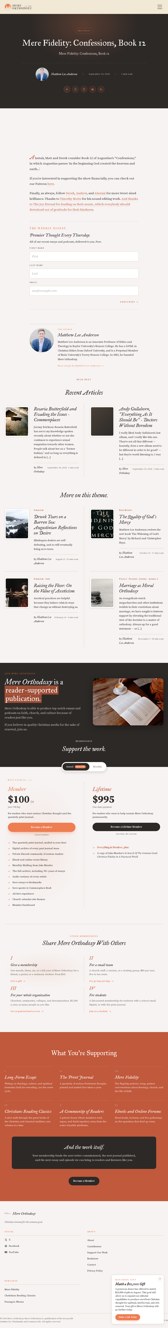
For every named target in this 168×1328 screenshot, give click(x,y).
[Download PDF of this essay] (84, 89)
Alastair (100, 193)
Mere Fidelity (84, 30)
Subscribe (127, 302)
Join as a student (100, 1011)
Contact (91, 1264)
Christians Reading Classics (20, 1295)
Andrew (81, 193)
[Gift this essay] (92, 89)
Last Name (36, 265)
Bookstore (92, 1258)
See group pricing (101, 981)
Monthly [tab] (97, 766)
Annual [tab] (75, 766)
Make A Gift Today (128, 1317)
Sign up (164, 1320)
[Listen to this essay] (67, 89)
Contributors (94, 1246)
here (50, 184)
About (90, 1240)
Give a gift (17, 981)
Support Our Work (97, 1252)
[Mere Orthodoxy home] (18, 7)
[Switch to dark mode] (101, 89)
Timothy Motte (70, 199)
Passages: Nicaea (14, 1301)
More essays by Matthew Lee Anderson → (81, 365)
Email (33, 282)
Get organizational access (27, 1011)
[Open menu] (159, 7)
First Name (37, 248)
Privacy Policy (95, 1270)
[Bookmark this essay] (75, 89)
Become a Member (41, 827)
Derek (70, 193)
